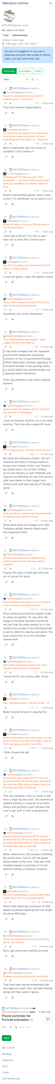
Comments (24, 71)
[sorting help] (33, 79)
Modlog (6, 1053)
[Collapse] (5, 88)
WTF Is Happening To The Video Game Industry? (27, 450)
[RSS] (38, 79)
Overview (9, 71)
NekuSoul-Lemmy (15, 3)
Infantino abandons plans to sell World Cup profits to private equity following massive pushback (24, 561)
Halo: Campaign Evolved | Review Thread (23, 703)
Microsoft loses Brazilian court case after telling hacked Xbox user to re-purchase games (26, 896)
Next (6, 1038)
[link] (10, 103)
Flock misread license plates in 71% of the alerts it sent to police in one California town (27, 604)
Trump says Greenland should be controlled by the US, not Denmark (26, 941)
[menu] (50, 3)
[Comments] (48, 1019)
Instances (7, 1060)
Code (5, 1072)
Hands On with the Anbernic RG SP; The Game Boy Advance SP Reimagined (26, 411)
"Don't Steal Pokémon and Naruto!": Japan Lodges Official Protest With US (24, 341)
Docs (5, 1066)
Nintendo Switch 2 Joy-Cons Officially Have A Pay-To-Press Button (26, 226)
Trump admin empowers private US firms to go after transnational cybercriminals (26, 304)
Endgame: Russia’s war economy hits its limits (25, 976)
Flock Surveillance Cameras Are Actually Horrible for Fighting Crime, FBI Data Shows (27, 515)
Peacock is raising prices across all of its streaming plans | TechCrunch (23, 97)
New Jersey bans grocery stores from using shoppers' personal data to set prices (25, 666)
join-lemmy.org (11, 1078)
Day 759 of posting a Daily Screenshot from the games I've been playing (27, 267)
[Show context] (5, 103)
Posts (38, 71)
